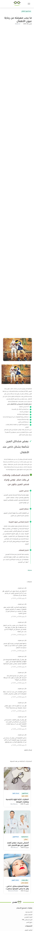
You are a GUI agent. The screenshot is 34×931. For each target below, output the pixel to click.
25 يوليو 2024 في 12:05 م (18, 651)
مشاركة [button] (30, 570)
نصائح (25, 839)
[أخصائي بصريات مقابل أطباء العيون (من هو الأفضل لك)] (17, 833)
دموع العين (29, 922)
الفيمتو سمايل (28, 914)
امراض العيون (28, 930)
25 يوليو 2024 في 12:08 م (18, 729)
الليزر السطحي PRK (27, 920)
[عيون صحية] (17, 5)
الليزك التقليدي (28, 917)
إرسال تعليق (28, 750)
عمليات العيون (15, 880)
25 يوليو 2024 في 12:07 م (18, 697)
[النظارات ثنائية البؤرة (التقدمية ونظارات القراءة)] (17, 789)
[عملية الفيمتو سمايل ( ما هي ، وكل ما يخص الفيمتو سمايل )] (17, 876)
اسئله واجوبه (24, 836)
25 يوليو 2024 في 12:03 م (18, 598)
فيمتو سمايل (24, 883)
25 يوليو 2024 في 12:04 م (18, 616)
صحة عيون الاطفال (26, 11)
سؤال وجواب (25, 880)
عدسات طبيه (16, 793)
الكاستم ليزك (28, 912)
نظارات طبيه (25, 796)
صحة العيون (25, 793)
